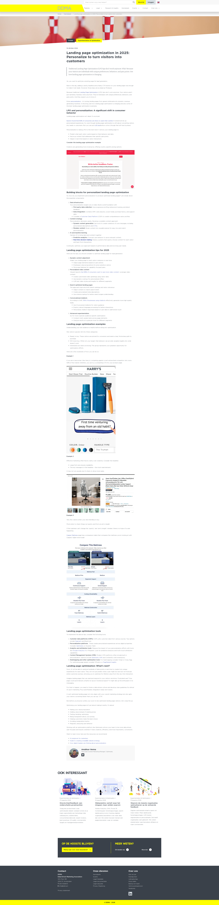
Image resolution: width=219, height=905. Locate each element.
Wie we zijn (132, 874)
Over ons (154, 8)
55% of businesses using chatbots (94, 300)
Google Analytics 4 (79, 650)
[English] (158, 2)
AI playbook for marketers (79, 738)
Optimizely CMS (97, 657)
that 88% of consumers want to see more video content (100, 272)
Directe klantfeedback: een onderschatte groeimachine (71, 804)
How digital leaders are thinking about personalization (88, 743)
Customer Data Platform (89, 216)
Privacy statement (64, 890)
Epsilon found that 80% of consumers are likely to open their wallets (90, 121)
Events (134, 8)
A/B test (97, 125)
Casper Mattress (72, 535)
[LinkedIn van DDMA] (130, 894)
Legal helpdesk (98, 879)
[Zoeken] (134, 2)
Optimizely (79, 646)
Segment (78, 641)
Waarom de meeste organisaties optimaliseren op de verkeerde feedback (144, 805)
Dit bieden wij (120, 850)
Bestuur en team (134, 884)
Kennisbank (125, 8)
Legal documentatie (100, 881)
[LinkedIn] (82, 754)
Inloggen (151, 2)
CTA (95, 226)
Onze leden (132, 881)
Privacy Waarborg (99, 886)
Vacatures (131, 888)
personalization (76, 101)
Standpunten (132, 877)
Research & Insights (111, 8)
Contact (145, 8)
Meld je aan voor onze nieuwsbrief (76, 850)
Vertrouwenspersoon (135, 886)
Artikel (70, 40)
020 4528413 (63, 884)
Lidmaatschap (133, 879)
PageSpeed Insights (109, 662)
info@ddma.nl (63, 886)
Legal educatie (98, 884)
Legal (98, 8)
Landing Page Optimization (89, 92)
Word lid (141, 2)
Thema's (87, 8)
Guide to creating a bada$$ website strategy (85, 741)
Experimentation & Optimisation (89, 40)
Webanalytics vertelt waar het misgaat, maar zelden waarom (107, 804)
